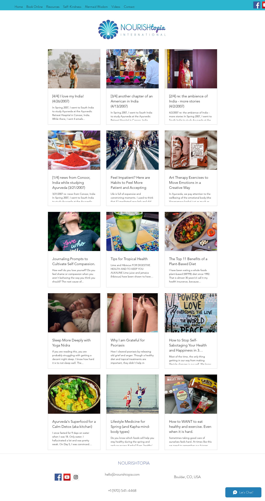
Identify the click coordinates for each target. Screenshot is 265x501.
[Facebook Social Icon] (256, 4)
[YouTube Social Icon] (66, 477)
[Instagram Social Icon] (75, 477)
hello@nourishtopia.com (122, 474)
